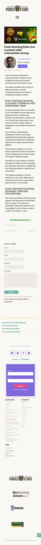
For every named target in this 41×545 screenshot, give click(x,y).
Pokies (23, 410)
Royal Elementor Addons (28, 540)
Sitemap (24, 402)
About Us (8, 402)
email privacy (24, 389)
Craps (23, 420)
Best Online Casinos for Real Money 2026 (12, 423)
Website (7, 263)
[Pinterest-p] (23, 353)
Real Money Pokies (11, 416)
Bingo (23, 417)
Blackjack (24, 412)
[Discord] (12, 353)
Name (6, 248)
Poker (23, 427)
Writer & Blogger (24, 62)
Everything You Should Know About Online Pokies (11, 440)
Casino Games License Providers (11, 419)
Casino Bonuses (10, 432)
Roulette (24, 415)
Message (7, 271)
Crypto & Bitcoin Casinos (10, 413)
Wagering (8, 426)
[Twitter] (17, 353)
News (23, 405)
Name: (10, 370)
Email (6, 255)
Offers (7, 407)
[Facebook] (29, 353)
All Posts (22, 66)
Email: (10, 377)
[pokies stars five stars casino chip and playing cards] (17, 8)
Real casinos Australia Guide (12, 435)
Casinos (7, 405)
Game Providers (26, 407)
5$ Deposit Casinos (11, 410)
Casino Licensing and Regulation (12, 429)
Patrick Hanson (24, 59)
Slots (23, 425)
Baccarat (24, 422)
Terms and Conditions (8, 447)
